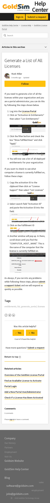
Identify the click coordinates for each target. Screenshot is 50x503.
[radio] (18, 333)
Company (10, 438)
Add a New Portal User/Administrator (22, 391)
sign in (11, 419)
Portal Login (10, 386)
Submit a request (36, 16)
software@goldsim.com (20, 485)
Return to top (11, 356)
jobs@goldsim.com (17, 494)
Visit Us (8, 456)
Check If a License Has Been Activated (23, 397)
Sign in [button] (19, 16)
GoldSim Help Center (10, 25)
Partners (8, 447)
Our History (10, 442)
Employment (10, 452)
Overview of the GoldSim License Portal (24, 374)
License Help (26, 25)
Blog (7, 477)
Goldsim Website (14, 461)
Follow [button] (25, 83)
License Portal (29, 111)
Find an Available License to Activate (22, 380)
